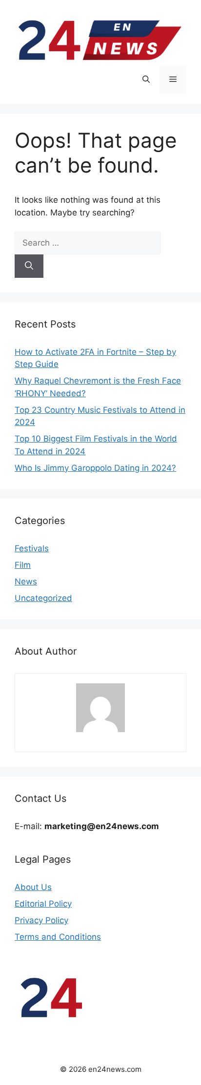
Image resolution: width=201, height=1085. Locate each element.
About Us (33, 887)
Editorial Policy (43, 904)
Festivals (32, 548)
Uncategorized (43, 598)
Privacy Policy (41, 920)
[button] (146, 79)
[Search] (29, 266)
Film (23, 565)
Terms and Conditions (58, 937)
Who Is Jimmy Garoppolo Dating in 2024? (95, 468)
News (26, 581)
